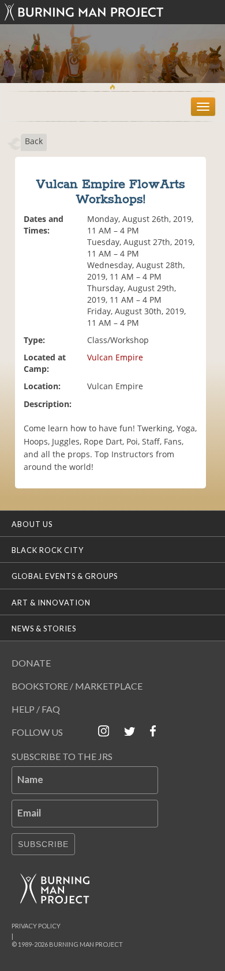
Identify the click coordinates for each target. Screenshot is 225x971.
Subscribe (43, 844)
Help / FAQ (36, 708)
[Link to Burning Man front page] (112, 12)
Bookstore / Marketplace (77, 685)
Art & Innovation (51, 602)
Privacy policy (36, 925)
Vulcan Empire (115, 357)
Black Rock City (48, 550)
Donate (31, 662)
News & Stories (44, 628)
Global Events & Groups (65, 576)
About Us (32, 524)
